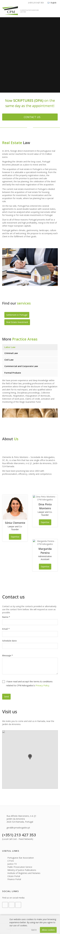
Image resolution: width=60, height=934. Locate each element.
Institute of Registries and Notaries (23, 873)
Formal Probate (12, 372)
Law (9, 347)
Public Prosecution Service (19, 867)
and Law (21, 366)
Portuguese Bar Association (20, 857)
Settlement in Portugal (16, 314)
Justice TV (12, 863)
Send (6, 696)
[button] (30, 757)
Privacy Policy (42, 685)
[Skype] (18, 905)
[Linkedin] (12, 905)
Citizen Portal (13, 876)
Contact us (32, 117)
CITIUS (10, 860)
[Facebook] (5, 905)
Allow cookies (48, 929)
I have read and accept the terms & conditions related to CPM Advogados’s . (29, 683)
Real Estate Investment (17, 322)
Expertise (15, 536)
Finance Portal (14, 879)
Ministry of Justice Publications (21, 870)
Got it (34, 929)
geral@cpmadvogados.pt (18, 827)
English (53, 2)
